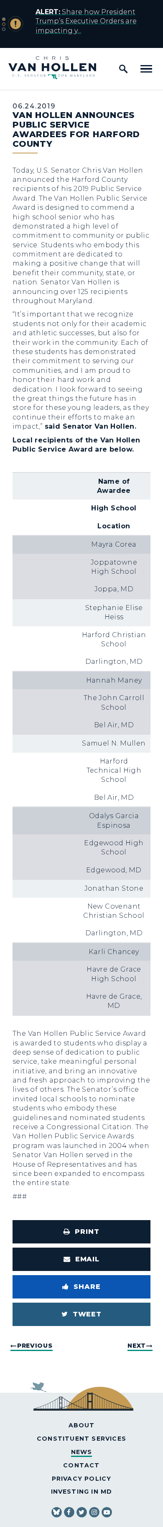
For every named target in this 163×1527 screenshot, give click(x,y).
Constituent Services (81, 1438)
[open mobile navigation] (146, 68)
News (81, 1452)
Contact (81, 1465)
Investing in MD (81, 1491)
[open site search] (123, 69)
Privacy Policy (82, 1478)
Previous (35, 1345)
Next (136, 1345)
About (82, 1425)
